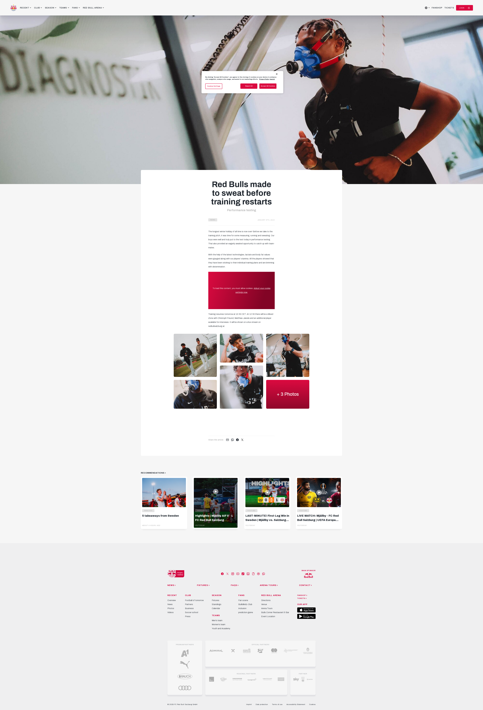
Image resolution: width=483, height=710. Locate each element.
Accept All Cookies (268, 86)
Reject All (249, 86)
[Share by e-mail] (227, 440)
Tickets (449, 8)
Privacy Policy (264, 79)
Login (461, 8)
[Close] (276, 74)
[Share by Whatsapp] (232, 439)
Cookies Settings (213, 86)
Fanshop (437, 8)
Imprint (272, 79)
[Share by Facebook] (237, 439)
